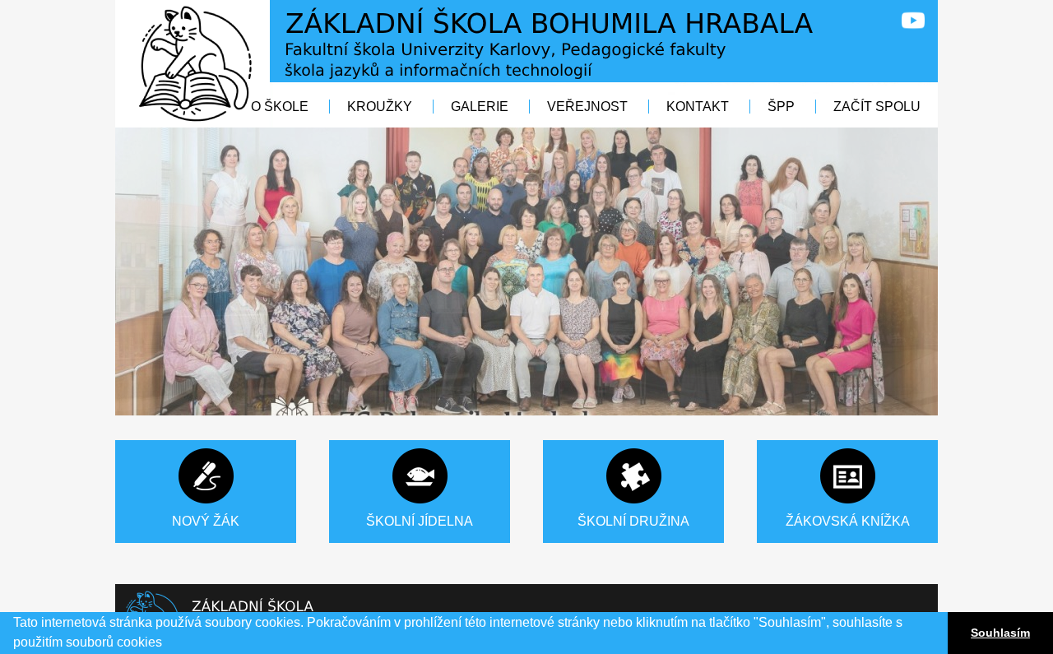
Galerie (479, 107)
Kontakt (697, 107)
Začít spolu (877, 107)
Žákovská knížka (848, 521)
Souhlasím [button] (1000, 632)
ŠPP (783, 107)
